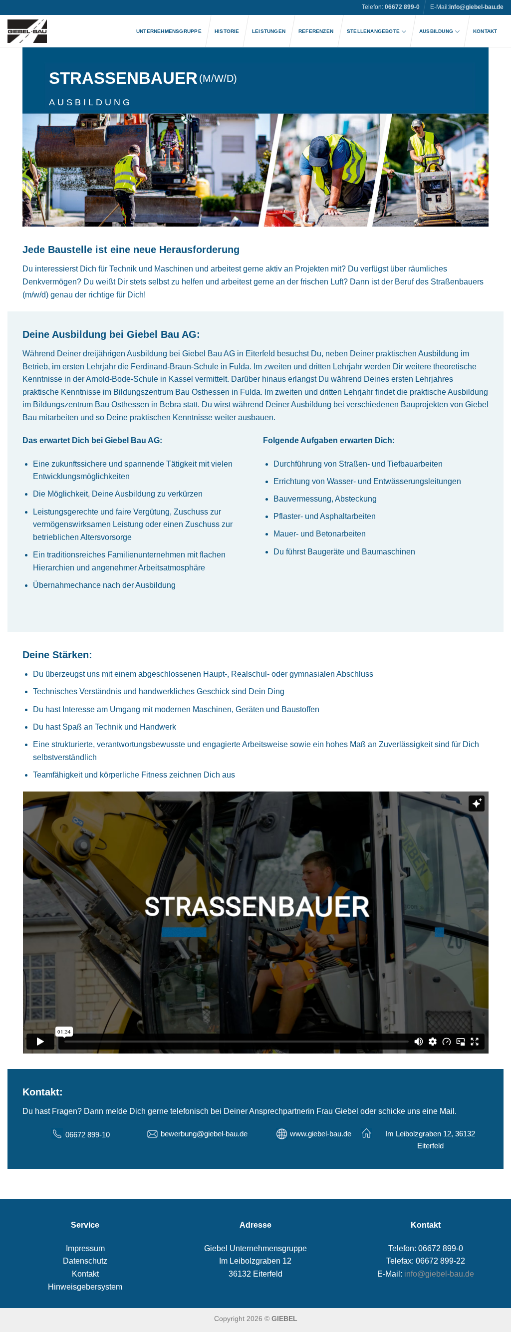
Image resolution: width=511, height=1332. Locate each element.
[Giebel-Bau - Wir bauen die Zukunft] (27, 30)
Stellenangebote (373, 31)
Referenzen (315, 31)
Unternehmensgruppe (169, 31)
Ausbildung (436, 31)
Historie (227, 31)
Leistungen (268, 31)
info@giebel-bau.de (476, 6)
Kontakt (485, 31)
